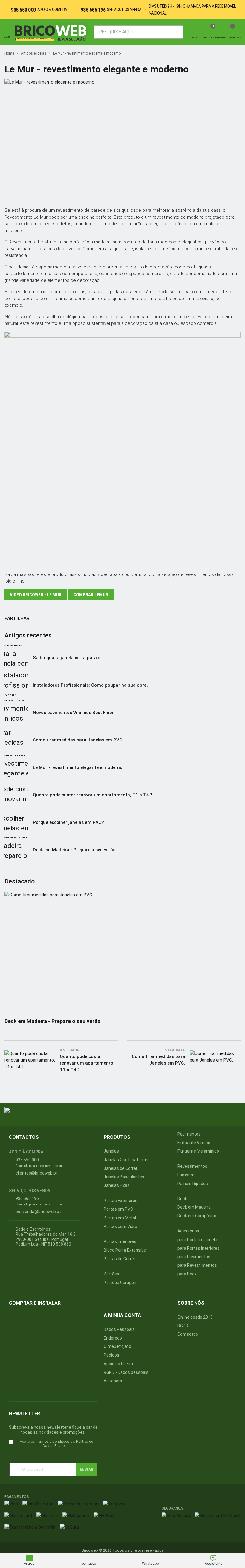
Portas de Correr (119, 1258)
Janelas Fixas (117, 1185)
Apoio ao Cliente (119, 1363)
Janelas (111, 1151)
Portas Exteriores (120, 1200)
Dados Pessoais (119, 1329)
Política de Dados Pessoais (68, 1443)
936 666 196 (93, 10)
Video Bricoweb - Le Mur (36, 594)
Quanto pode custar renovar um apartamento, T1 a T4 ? (92, 795)
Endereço (113, 1338)
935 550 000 (23, 10)
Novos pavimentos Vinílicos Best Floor (73, 712)
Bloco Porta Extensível (125, 1250)
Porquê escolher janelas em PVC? (68, 822)
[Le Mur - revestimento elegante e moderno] (122, 199)
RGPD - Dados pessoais (126, 1372)
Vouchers (113, 1381)
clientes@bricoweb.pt (37, 1173)
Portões (111, 1274)
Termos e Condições (53, 1441)
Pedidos (111, 1355)
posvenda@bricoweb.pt (38, 1211)
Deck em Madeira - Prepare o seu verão (74, 849)
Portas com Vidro (120, 1226)
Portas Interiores (120, 1241)
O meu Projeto (117, 1346)
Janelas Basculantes (124, 1177)
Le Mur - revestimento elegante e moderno (77, 767)
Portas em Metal (120, 1217)
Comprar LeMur (91, 594)
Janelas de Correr (120, 1168)
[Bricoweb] (52, 32)
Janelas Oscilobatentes (127, 1159)
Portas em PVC (118, 1209)
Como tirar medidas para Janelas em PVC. (78, 740)
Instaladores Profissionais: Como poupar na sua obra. (90, 685)
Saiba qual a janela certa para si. (68, 657)
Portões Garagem (121, 1282)
